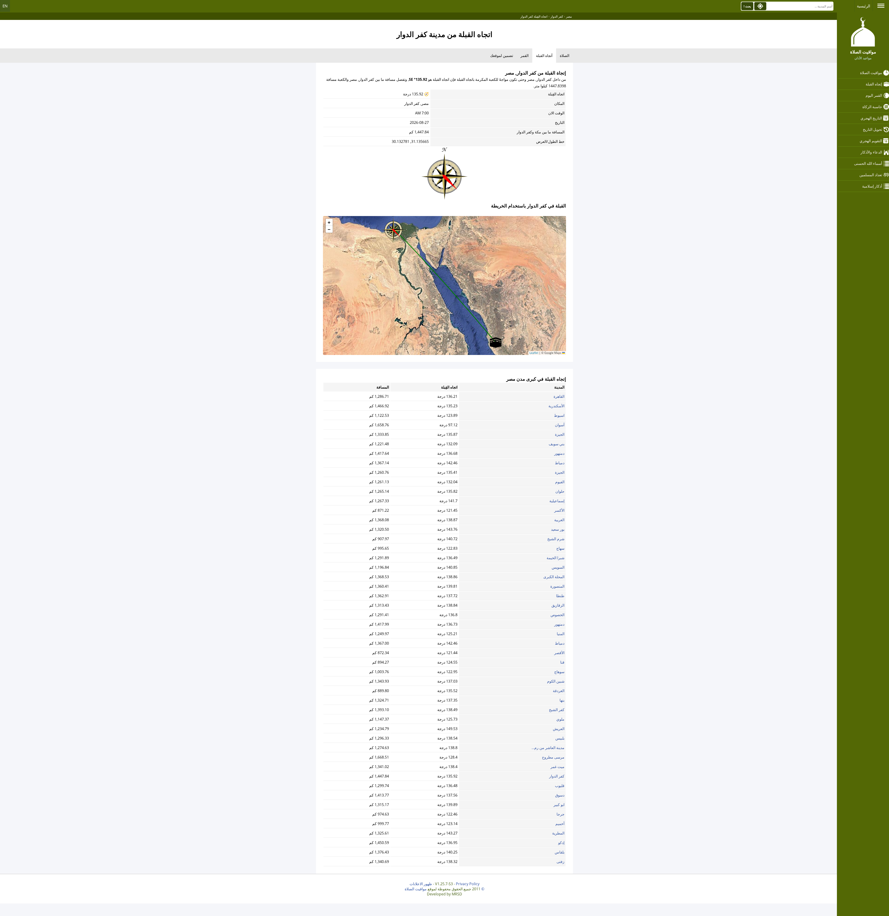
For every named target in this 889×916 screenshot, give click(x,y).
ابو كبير (559, 804)
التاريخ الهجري (871, 118)
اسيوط (559, 415)
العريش (558, 728)
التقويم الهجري (871, 140)
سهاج (560, 548)
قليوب (559, 785)
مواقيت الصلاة (871, 72)
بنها (562, 700)
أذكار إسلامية (872, 186)
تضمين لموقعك (501, 55)
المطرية (558, 833)
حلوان (559, 491)
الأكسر (559, 510)
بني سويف (556, 443)
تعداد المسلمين (870, 174)
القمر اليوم (874, 95)
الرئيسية (863, 6)
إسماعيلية (556, 500)
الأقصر (559, 652)
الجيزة (559, 434)
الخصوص (557, 614)
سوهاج (559, 671)
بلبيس (559, 738)
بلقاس (559, 852)
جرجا (560, 814)
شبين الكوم (555, 681)
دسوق (559, 795)
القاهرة (559, 396)
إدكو (561, 842)
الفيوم (559, 481)
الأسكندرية (556, 405)
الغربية (559, 519)
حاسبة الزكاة (872, 106)
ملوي (560, 719)
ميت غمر (557, 766)
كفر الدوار (556, 776)
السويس (558, 567)
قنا (562, 662)
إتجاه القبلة (874, 84)
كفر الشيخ (556, 709)
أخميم (559, 823)
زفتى (560, 861)
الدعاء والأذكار (871, 152)
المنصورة (557, 586)
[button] (393, 228)
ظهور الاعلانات (421, 883)
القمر (524, 55)
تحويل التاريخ (872, 129)
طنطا (560, 595)
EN (5, 6)
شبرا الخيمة (555, 557)
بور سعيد (557, 529)
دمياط (559, 462)
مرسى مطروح (553, 757)
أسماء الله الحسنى (868, 163)
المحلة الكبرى (553, 576)
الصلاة (564, 55)
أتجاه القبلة (544, 55)
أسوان (559, 424)
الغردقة (558, 690)
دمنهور (559, 453)
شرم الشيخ (555, 538)
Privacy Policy (467, 883)
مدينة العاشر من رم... (548, 747)
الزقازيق (557, 605)
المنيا (560, 633)
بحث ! (747, 6)
